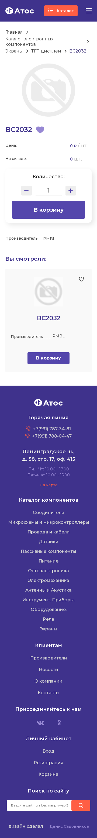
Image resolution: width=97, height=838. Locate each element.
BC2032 (77, 51)
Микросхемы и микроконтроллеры (48, 522)
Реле (48, 619)
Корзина (48, 774)
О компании (48, 681)
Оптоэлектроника (48, 570)
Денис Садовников (69, 826)
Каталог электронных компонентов (29, 41)
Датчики (48, 541)
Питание (48, 561)
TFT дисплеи (46, 51)
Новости (48, 669)
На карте (49, 485)
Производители (48, 658)
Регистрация (48, 762)
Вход (48, 751)
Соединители (48, 512)
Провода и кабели (48, 532)
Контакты (49, 692)
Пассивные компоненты (48, 551)
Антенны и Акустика (48, 590)
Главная (14, 32)
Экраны (14, 51)
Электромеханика (48, 580)
